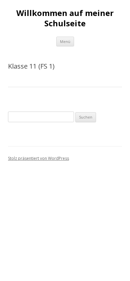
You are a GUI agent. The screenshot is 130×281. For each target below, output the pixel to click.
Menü (65, 41)
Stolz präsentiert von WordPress (38, 158)
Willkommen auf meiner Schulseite (65, 18)
